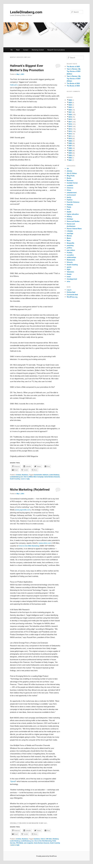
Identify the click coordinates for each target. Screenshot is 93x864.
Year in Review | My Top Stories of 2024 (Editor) (74, 71)
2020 (70, 114)
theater (69, 274)
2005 (70, 150)
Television (70, 272)
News (69, 240)
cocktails (70, 185)
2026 (70, 100)
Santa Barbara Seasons (52, 477)
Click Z (43, 839)
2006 (70, 148)
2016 (70, 124)
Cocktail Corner (72, 183)
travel (69, 276)
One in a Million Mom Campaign (34, 477)
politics (69, 248)
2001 (70, 160)
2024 (70, 105)
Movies (69, 236)
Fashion (69, 200)
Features (70, 204)
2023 (70, 107)
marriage (70, 233)
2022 (70, 110)
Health (69, 212)
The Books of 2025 (73, 66)
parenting (70, 245)
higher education (73, 214)
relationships (71, 257)
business (37, 839)
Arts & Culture (72, 173)
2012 (70, 134)
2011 (70, 136)
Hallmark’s (14, 85)
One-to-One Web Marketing (29, 545)
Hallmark (45, 475)
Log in (69, 290)
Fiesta (69, 207)
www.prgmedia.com (23, 509)
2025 (70, 102)
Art (68, 168)
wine (68, 281)
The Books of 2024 (73, 83)
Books (69, 178)
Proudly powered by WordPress (46, 856)
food (68, 209)
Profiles (69, 252)
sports (69, 267)
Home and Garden (73, 221)
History (69, 216)
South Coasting (15, 479)
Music (69, 238)
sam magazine (28, 843)
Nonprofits (70, 243)
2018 (70, 119)
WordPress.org (72, 297)
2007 (70, 146)
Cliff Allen (49, 839)
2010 (70, 138)
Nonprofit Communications (56, 50)
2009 (70, 141)
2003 (70, 155)
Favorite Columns (73, 202)
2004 (70, 153)
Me (12, 50)
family (69, 197)
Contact (25, 50)
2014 (70, 129)
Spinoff (13, 781)
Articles (18, 475)
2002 (70, 158)
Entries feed (71, 292)
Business (25, 475)
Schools (70, 262)
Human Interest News (74, 228)
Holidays (70, 219)
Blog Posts (71, 176)
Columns (70, 188)
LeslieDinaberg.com (26, 11)
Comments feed (72, 294)
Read (18, 50)
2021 (70, 112)
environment (71, 195)
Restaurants (71, 260)
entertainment (71, 192)
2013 (70, 131)
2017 (70, 122)
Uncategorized (72, 279)
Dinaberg (56, 839)
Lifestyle (70, 231)
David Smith (38, 475)
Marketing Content (38, 50)
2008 (70, 143)
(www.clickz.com (45, 543)
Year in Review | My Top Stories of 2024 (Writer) (74, 78)
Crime (69, 190)
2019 (70, 117)
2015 (70, 126)
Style (68, 269)
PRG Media (19, 843)
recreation (70, 255)
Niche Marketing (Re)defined (30, 489)
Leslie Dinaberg (54, 475)
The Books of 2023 (73, 86)
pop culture (71, 250)
